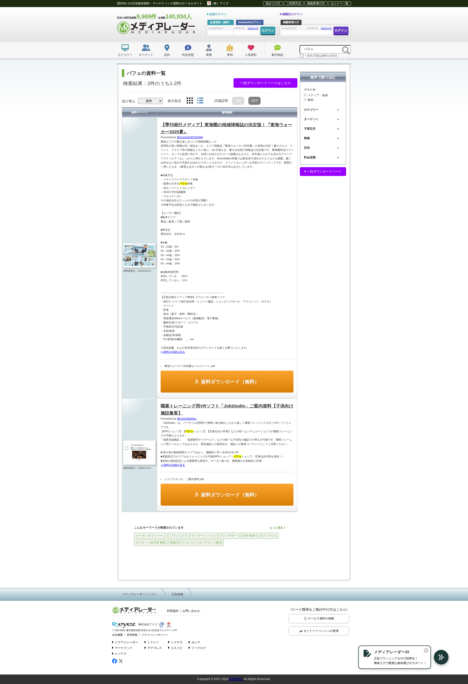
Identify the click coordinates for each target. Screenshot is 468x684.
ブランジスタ (178, 535)
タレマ (195, 642)
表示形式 (174, 101)
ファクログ (198, 648)
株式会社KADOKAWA (190, 137)
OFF (254, 101)
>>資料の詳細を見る (173, 351)
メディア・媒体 (318, 95)
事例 (310, 100)
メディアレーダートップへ (139, 594)
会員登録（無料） (220, 22)
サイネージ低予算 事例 (151, 542)
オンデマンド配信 (210, 542)
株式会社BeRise (186, 418)
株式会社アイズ (147, 624)
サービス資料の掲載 (321, 618)
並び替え (129, 101)
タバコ (190, 542)
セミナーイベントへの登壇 (321, 631)
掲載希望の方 (316, 3)
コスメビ (176, 648)
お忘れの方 (253, 28)
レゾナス (121, 653)
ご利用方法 (293, 3)
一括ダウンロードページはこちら (265, 83)
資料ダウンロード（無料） (230, 381)
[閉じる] (426, 650)
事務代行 (176, 542)
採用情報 (132, 634)
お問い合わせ (191, 611)
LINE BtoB (248, 535)
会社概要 (117, 634)
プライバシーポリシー (154, 634)
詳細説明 (221, 101)
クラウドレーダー (126, 642)
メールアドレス (216, 28)
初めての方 (273, 3)
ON (238, 101)
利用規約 (173, 611)
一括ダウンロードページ (324, 171)
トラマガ (176, 642)
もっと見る (277, 527)
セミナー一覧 (339, 3)
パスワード (246, 28)
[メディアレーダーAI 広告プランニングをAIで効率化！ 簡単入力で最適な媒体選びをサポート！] (438, 657)
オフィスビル (268, 535)
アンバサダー (228, 535)
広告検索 (177, 594)
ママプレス (154, 648)
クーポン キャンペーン (151, 535)
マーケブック (123, 648)
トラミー (153, 642)
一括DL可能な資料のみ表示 (320, 55)
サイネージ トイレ (204, 535)
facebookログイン (249, 22)
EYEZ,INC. (236, 679)
